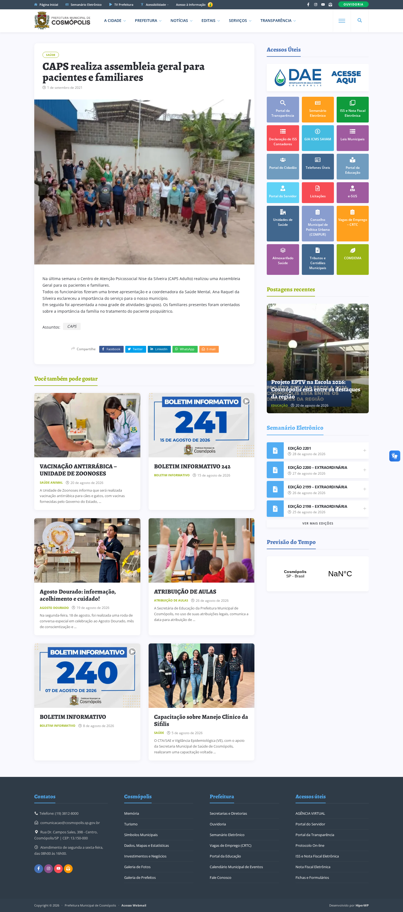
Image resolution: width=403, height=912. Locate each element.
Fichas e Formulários (312, 877)
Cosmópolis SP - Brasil (318, 573)
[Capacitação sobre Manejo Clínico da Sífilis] (202, 675)
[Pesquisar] (359, 20)
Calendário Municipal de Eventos (236, 866)
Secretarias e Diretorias (228, 813)
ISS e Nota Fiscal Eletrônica (317, 856)
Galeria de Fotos (137, 866)
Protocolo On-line (310, 845)
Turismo (131, 824)
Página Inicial (48, 4)
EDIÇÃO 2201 (299, 448)
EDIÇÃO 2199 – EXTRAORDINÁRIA (317, 486)
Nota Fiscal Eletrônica (313, 866)
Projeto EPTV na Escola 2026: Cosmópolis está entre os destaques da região (315, 389)
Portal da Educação (225, 856)
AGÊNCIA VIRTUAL (310, 813)
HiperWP (362, 905)
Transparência (275, 20)
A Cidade (112, 20)
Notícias (179, 20)
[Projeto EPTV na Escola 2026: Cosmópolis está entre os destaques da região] (318, 358)
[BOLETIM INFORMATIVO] (87, 675)
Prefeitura (146, 20)
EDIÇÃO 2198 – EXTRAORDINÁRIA (317, 506)
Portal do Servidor (310, 824)
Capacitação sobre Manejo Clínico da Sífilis (201, 720)
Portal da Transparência (315, 834)
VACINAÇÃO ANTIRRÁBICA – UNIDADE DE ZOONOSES (78, 470)
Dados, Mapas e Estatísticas (146, 845)
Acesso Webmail (133, 905)
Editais (208, 20)
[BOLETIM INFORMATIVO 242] (202, 425)
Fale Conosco (220, 877)
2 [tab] (356, 309)
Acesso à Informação (191, 4)
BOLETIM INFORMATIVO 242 (192, 466)
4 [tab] (364, 309)
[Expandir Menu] (342, 21)
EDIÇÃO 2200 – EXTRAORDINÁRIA (317, 467)
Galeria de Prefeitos (140, 877)
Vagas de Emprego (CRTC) (230, 845)
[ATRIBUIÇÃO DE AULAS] (202, 550)
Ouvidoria (218, 824)
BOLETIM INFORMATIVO (73, 717)
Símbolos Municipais (141, 834)
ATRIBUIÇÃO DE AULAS (185, 592)
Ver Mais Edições (317, 523)
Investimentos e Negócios (145, 856)
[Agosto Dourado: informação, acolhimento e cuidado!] (87, 550)
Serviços (238, 20)
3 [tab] (360, 309)
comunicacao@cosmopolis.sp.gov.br (70, 822)
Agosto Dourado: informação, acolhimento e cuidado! (78, 595)
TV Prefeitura (123, 4)
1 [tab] (352, 309)
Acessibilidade (155, 4)
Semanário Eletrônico (86, 4)
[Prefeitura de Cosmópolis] (62, 21)
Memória (131, 813)
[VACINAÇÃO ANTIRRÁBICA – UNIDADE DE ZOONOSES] (87, 425)
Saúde (50, 55)
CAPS (71, 326)
